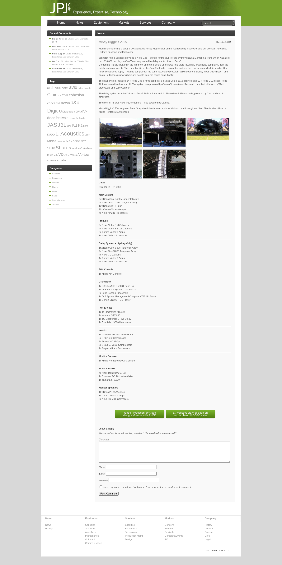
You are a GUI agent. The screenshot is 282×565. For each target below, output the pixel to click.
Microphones (92, 536)
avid (73, 87)
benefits (87, 88)
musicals (61, 141)
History (55, 187)
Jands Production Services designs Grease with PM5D (139, 414)
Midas (51, 141)
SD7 (83, 141)
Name (102, 467)
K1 (75, 125)
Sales (54, 196)
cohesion (76, 95)
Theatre (55, 205)
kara (85, 126)
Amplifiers (90, 532)
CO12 (65, 95)
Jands (81, 118)
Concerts (56, 174)
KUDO (51, 134)
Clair (51, 94)
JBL (62, 125)
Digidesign (68, 111)
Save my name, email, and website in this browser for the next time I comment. (147, 487)
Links (207, 536)
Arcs (65, 88)
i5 (77, 118)
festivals (62, 118)
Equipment (101, 22)
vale (56, 155)
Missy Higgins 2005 (113, 42)
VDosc (63, 154)
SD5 (77, 141)
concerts (53, 103)
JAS (52, 125)
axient (80, 88)
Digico (54, 111)
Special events (58, 200)
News (79, 22)
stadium (87, 148)
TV (166, 539)
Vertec (83, 154)
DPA (78, 111)
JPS (69, 126)
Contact (209, 528)
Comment (105, 439)
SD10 (51, 148)
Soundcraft (75, 148)
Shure (62, 147)
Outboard (90, 539)
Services (145, 22)
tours (50, 154)
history (72, 118)
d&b (75, 102)
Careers (209, 532)
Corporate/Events (174, 536)
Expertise (130, 525)
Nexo (70, 141)
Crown (64, 103)
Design (129, 539)
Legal (208, 539)
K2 (80, 125)
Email (102, 473)
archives (54, 87)
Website (103, 480)
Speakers (90, 528)
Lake (87, 135)
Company (168, 22)
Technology (131, 532)
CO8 (59, 95)
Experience (131, 528)
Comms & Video (93, 543)
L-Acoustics (69, 133)
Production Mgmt (134, 536)
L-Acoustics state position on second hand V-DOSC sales (190, 414)
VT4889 (50, 160)
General (55, 182)
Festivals (169, 532)
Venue (74, 154)
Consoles (90, 525)
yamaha (60, 160)
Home (61, 22)
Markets (124, 22)
